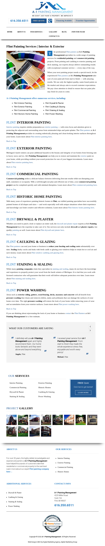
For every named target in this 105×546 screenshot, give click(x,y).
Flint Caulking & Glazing (55, 107)
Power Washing (44, 396)
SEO (39, 542)
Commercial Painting (18, 387)
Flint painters (71, 52)
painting (15, 230)
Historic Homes (44, 387)
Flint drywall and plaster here (52, 230)
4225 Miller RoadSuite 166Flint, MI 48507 (61, 498)
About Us (21, 32)
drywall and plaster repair (67, 224)
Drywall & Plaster (17, 392)
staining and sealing (60, 269)
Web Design (32, 542)
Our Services (36, 32)
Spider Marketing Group (69, 542)
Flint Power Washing (54, 114)
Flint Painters (80, 313)
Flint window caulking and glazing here (47, 253)
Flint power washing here (69, 304)
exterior (84, 156)
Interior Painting (16, 383)
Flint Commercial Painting (25, 110)
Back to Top (11, 141)
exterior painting (51, 127)
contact (68, 313)
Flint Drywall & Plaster (54, 103)
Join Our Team (78, 32)
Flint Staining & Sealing (55, 110)
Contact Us (54, 36)
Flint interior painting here (41, 137)
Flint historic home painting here (81, 208)
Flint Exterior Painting (23, 107)
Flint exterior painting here (22, 162)
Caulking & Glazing (46, 392)
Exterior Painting (45, 383)
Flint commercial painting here (84, 185)
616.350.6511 (19, 20)
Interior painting (12, 127)
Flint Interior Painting (23, 103)
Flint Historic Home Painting (26, 114)
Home (9, 32)
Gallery (53, 32)
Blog (64, 32)
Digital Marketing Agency (51, 542)
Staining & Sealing (17, 396)
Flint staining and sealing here (23, 279)
